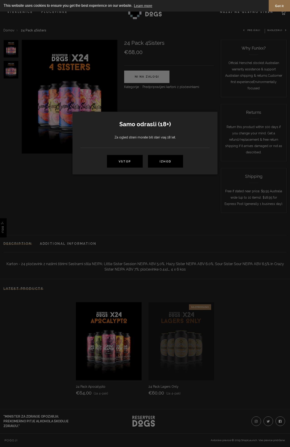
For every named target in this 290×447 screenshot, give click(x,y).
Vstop (125, 161)
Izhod (165, 161)
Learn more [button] (143, 6)
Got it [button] (279, 6)
